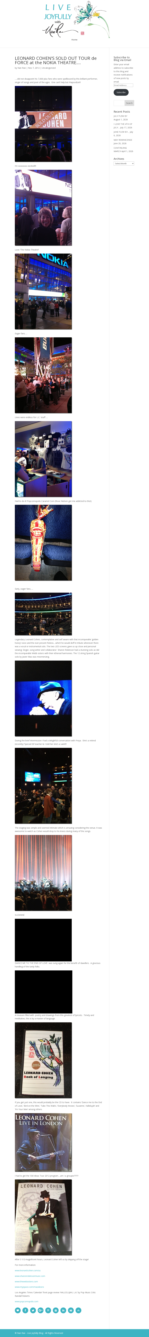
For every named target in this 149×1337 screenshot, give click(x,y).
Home (74, 40)
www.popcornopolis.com (26, 1301)
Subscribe (121, 92)
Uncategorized (49, 67)
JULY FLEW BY (120, 116)
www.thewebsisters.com (26, 1281)
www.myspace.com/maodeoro (29, 1287)
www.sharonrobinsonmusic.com (30, 1276)
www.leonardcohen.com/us (28, 1270)
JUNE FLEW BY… (121, 131)
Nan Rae (22, 67)
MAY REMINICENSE (123, 139)
